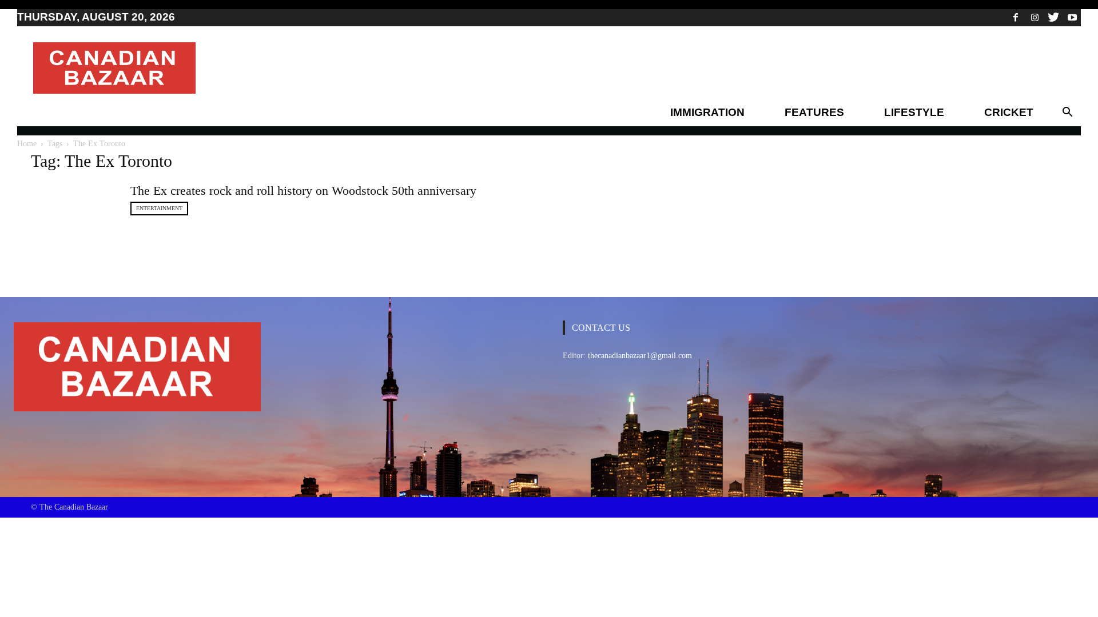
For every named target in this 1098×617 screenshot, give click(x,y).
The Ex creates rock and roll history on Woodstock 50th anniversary (303, 190)
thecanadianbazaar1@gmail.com (640, 355)
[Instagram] (1034, 17)
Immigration (707, 112)
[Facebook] (1015, 17)
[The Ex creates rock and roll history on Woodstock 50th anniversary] (74, 221)
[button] (1067, 112)
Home (27, 143)
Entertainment (159, 208)
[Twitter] (1053, 17)
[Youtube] (1072, 17)
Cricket (1008, 112)
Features (814, 112)
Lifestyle (914, 112)
